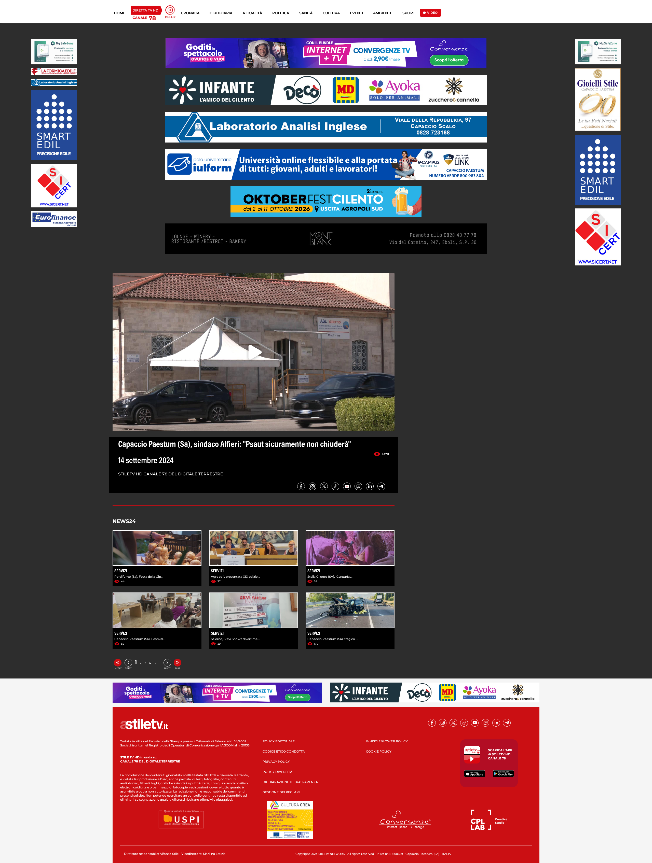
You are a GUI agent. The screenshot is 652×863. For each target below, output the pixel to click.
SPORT (408, 13)
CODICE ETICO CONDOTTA (284, 751)
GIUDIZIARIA (221, 13)
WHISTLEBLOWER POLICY (387, 741)
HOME (119, 13)
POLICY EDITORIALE (279, 741)
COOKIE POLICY (378, 751)
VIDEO (432, 13)
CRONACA (190, 13)
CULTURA (331, 13)
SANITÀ (306, 13)
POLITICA (280, 13)
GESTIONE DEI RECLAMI (281, 792)
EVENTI (356, 13)
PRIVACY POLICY (276, 761)
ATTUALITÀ (252, 13)
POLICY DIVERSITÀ (277, 772)
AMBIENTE (382, 13)
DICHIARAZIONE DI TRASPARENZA (290, 782)
